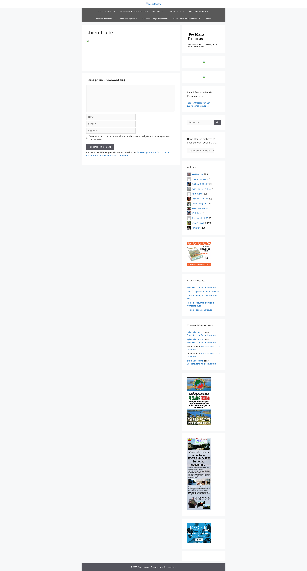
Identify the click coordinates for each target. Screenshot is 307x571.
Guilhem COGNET (200, 184)
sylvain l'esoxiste (195, 332)
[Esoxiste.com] (153, 4)
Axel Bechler (198, 174)
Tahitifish (196, 228)
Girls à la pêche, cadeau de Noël (203, 291)
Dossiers (156, 11)
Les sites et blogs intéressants (155, 19)
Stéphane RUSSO (200, 218)
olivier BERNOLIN (200, 208)
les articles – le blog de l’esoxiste (134, 11)
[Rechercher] (217, 122)
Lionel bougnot (199, 203)
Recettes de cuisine (104, 19)
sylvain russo (198, 223)
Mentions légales (127, 19)
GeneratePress (170, 567)
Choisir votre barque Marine (185, 19)
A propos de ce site (106, 11)
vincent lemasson (200, 179)
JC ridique (196, 213)
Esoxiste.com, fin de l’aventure (201, 287)
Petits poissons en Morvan (200, 310)
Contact (208, 19)
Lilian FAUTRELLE (200, 198)
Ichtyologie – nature (197, 11)
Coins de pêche (174, 11)
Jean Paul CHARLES (201, 189)
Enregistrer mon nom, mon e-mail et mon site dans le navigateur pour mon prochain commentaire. (129, 138)
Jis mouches (198, 194)
